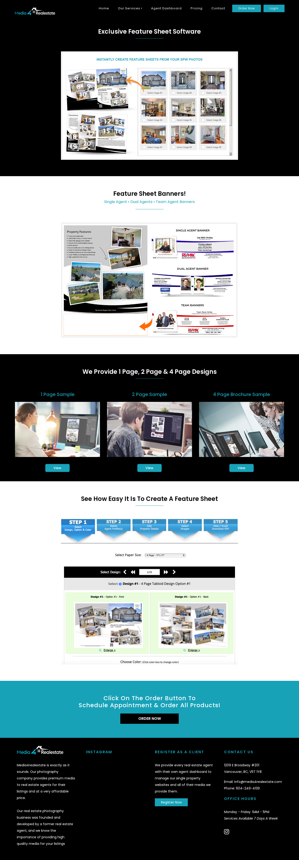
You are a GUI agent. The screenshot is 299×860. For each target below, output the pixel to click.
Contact (218, 8)
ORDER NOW (149, 718)
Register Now (171, 802)
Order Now (246, 8)
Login (274, 8)
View (57, 468)
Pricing (197, 8)
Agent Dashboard (166, 8)
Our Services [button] (129, 8)
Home (104, 8)
